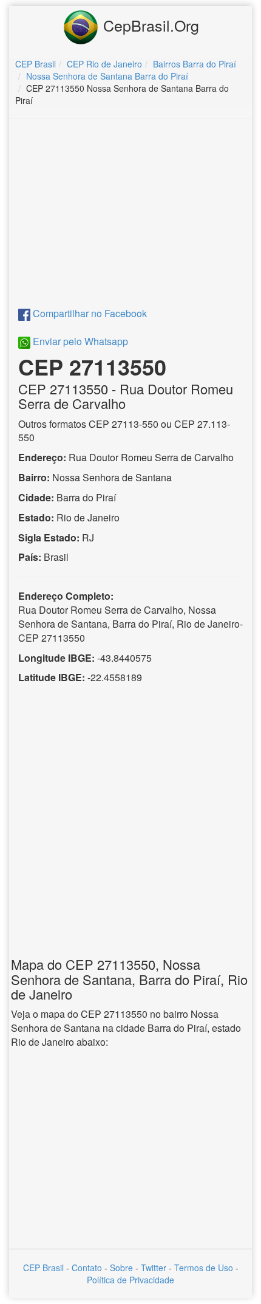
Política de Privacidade (130, 1280)
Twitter (153, 1267)
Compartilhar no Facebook (88, 313)
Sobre (121, 1267)
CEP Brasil (43, 1267)
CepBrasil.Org (149, 25)
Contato (87, 1267)
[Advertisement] (130, 216)
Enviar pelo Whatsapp (79, 341)
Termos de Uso (203, 1267)
